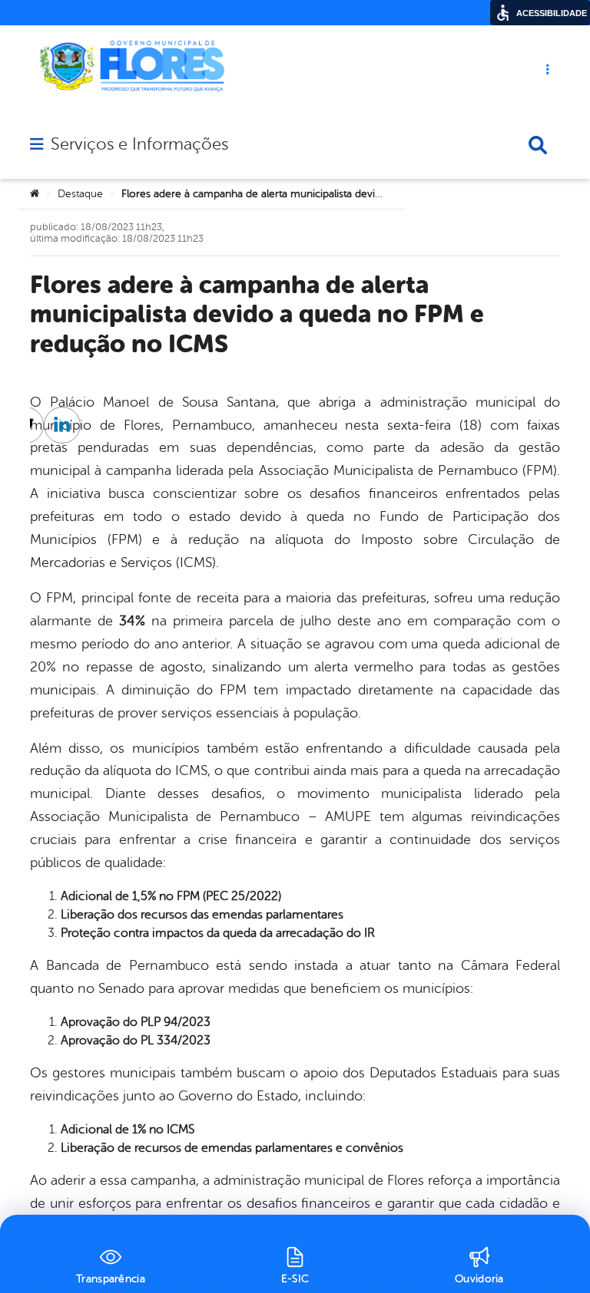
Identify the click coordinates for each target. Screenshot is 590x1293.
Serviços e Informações (139, 144)
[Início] (34, 194)
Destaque (80, 194)
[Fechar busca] (537, 145)
